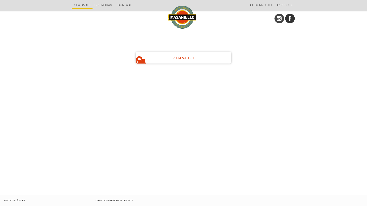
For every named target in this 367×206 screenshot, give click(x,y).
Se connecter (261, 5)
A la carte (82, 5)
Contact (125, 5)
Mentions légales (14, 200)
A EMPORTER (183, 58)
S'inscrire (285, 5)
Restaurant (104, 5)
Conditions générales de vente (114, 200)
